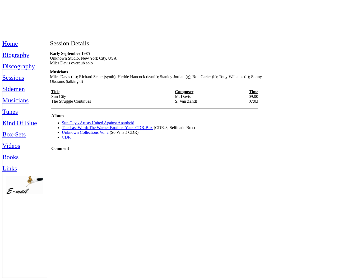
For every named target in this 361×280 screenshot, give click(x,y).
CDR (66, 137)
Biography (15, 54)
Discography (18, 66)
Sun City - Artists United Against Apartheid (98, 123)
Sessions (13, 77)
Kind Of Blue (19, 123)
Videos (11, 145)
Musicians (15, 100)
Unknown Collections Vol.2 (85, 132)
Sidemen (13, 89)
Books (10, 157)
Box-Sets (14, 134)
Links (9, 168)
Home (10, 43)
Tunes (10, 111)
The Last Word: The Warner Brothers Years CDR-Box (107, 127)
